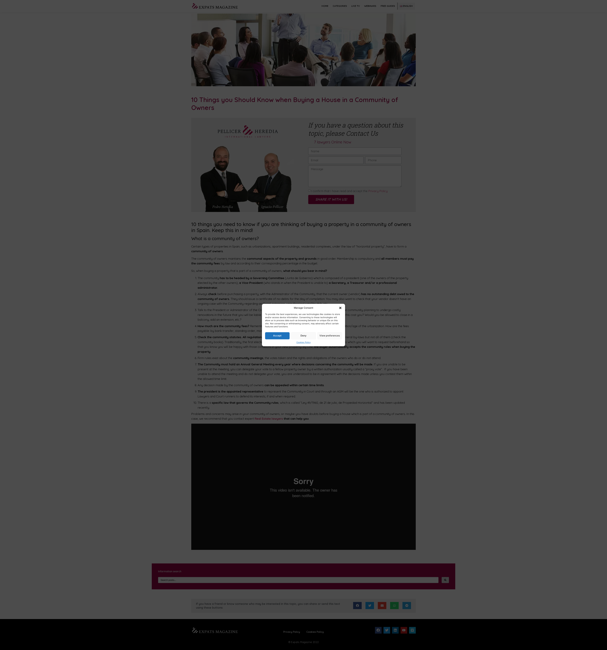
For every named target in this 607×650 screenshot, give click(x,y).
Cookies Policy (303, 342)
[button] (340, 307)
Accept (277, 335)
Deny (303, 335)
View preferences (329, 335)
